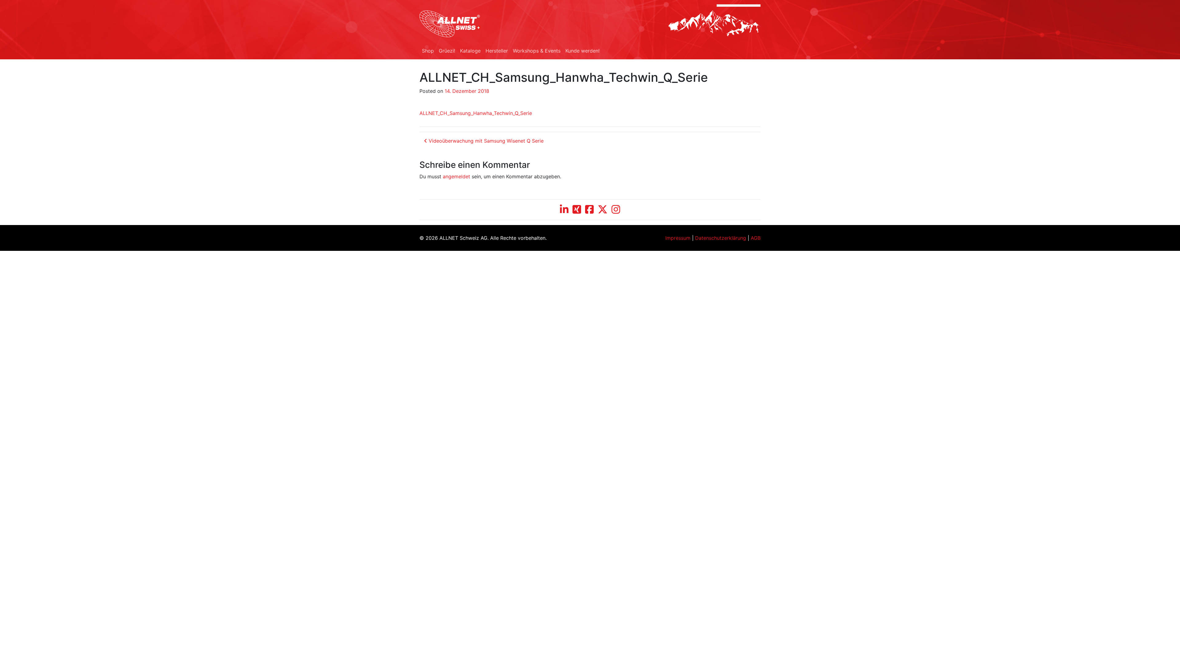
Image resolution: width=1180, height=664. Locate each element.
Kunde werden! (582, 51)
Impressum (677, 238)
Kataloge (470, 51)
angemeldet (456, 176)
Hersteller (497, 51)
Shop (428, 51)
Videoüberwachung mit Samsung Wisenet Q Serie (485, 141)
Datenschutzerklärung (720, 238)
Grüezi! (447, 51)
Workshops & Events (536, 51)
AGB (756, 238)
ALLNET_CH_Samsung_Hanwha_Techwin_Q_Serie (475, 113)
